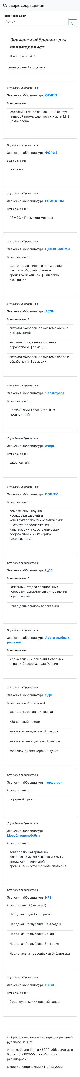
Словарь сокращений (23, 5)
